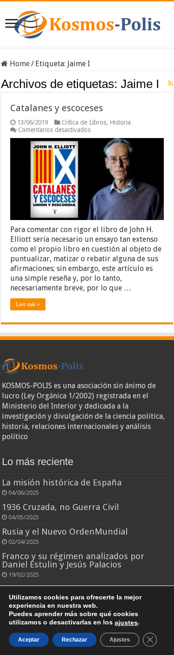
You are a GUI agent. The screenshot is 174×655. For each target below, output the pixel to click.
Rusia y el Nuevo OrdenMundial (65, 531)
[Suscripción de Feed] (170, 83)
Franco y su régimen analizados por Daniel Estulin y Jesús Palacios (73, 560)
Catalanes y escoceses (56, 107)
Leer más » (28, 304)
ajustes (126, 622)
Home (19, 63)
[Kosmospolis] (87, 23)
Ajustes (120, 639)
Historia (120, 122)
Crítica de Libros (84, 122)
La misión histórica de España (62, 482)
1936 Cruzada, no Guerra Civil (60, 507)
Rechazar (74, 639)
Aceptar (28, 639)
